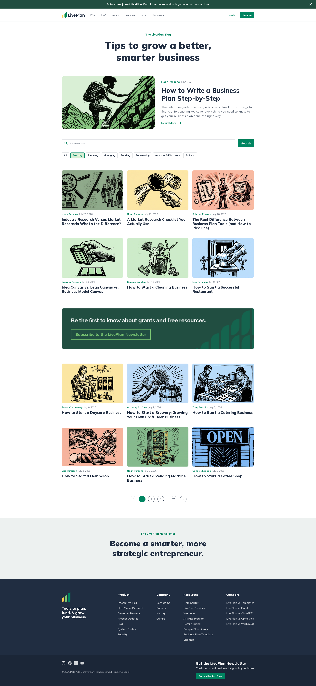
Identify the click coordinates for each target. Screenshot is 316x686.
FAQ (120, 623)
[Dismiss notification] (310, 4)
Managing (109, 155)
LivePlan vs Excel (237, 608)
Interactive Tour (127, 602)
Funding (125, 155)
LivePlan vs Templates (240, 602)
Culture (161, 618)
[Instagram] (63, 663)
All (65, 155)
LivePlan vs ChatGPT (239, 613)
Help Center (191, 602)
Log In (232, 14)
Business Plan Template (198, 634)
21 (174, 499)
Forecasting (143, 155)
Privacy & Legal (121, 671)
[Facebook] (70, 663)
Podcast (190, 155)
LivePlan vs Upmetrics (240, 618)
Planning (93, 155)
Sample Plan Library (196, 629)
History (161, 613)
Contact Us (163, 602)
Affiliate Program (194, 618)
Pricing (143, 14)
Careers (161, 608)
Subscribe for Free (210, 676)
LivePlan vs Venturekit (240, 623)
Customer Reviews (129, 613)
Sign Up (247, 14)
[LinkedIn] (76, 663)
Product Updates (128, 618)
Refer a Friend (192, 623)
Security (123, 634)
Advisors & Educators (167, 155)
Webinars (189, 613)
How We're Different (130, 608)
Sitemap (189, 639)
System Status (127, 629)
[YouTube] (82, 663)
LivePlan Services (194, 608)
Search (246, 143)
